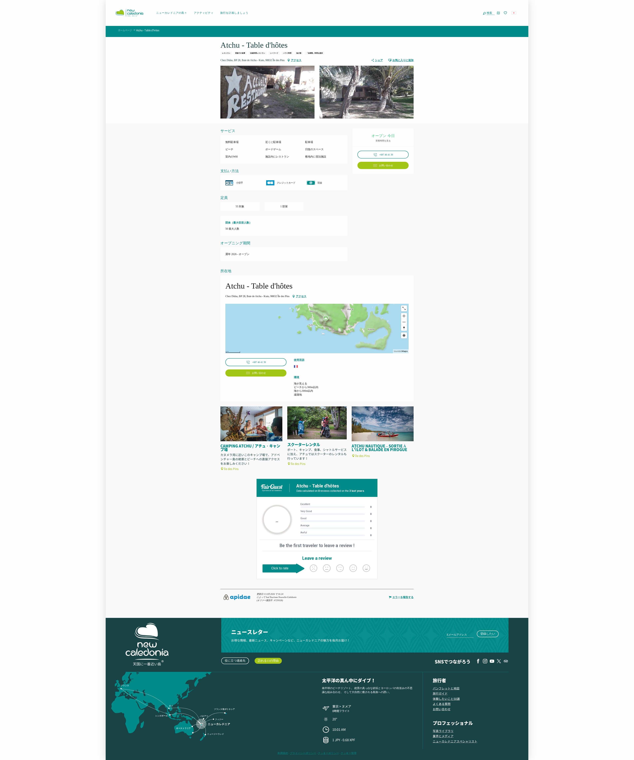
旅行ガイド (440, 693)
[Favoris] (505, 13)
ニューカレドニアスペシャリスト (455, 741)
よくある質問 (442, 704)
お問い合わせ (442, 709)
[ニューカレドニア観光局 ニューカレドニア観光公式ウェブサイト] (129, 13)
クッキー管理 (348, 753)
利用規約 (283, 753)
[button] (490, 13)
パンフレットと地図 (446, 688)
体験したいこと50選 (446, 698)
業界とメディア (443, 736)
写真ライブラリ (443, 731)
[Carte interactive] (498, 13)
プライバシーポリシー (303, 753)
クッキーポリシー (328, 753)
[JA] (514, 13)
